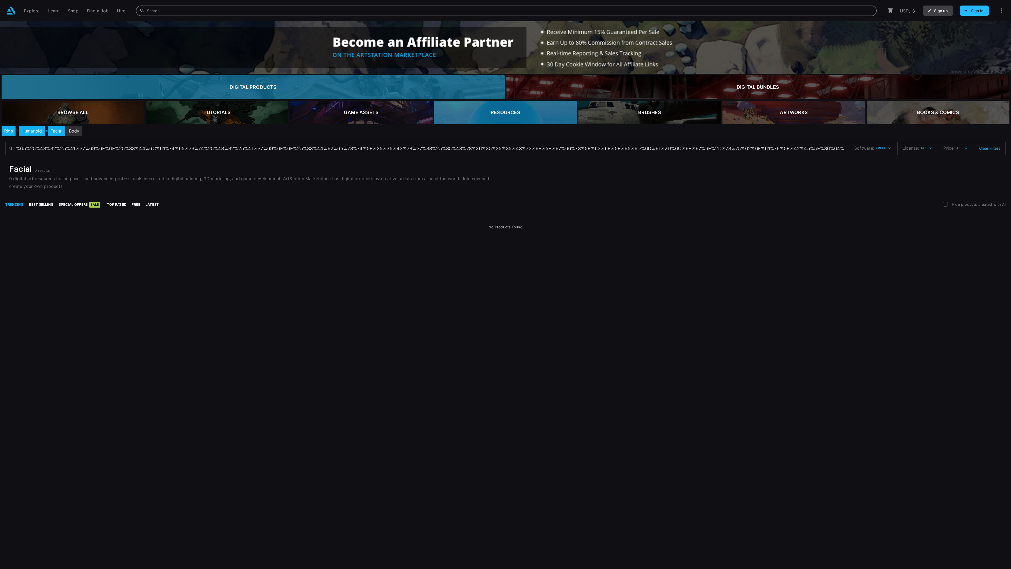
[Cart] (890, 10)
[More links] (1001, 10)
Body (74, 131)
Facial (56, 131)
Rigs (8, 131)
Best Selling (41, 204)
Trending (14, 204)
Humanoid (31, 131)
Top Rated (116, 204)
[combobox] (506, 11)
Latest (152, 204)
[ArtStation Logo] (11, 11)
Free (136, 204)
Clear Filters (989, 148)
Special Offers (79, 204)
